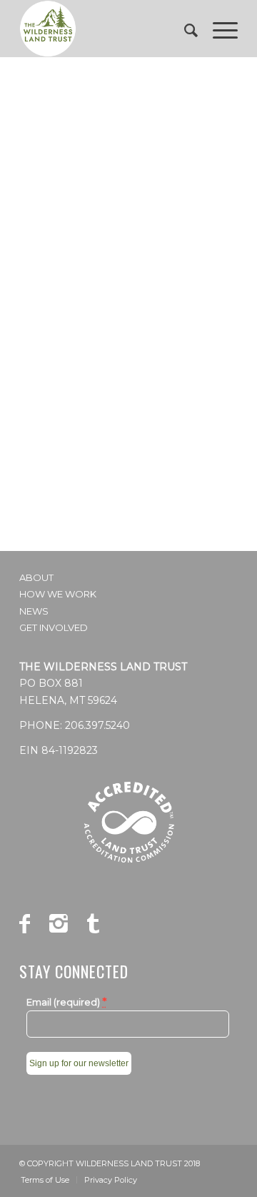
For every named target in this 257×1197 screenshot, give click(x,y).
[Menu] (218, 28)
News (34, 611)
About (36, 577)
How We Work (57, 594)
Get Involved (53, 627)
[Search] (184, 28)
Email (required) (66, 1001)
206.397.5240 (97, 725)
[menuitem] (184, 28)
